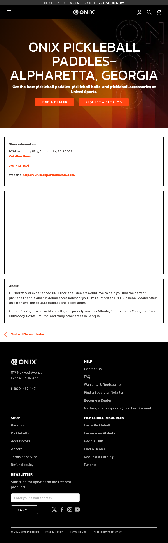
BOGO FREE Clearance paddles (84, 2)
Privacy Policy (54, 532)
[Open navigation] (9, 12)
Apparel (17, 448)
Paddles (17, 425)
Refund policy (22, 464)
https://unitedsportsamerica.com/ (49, 174)
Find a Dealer (54, 101)
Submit (24, 509)
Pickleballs (20, 433)
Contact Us (93, 368)
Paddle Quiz (94, 441)
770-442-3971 (19, 165)
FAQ (87, 376)
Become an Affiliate (99, 433)
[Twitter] (54, 509)
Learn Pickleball (97, 425)
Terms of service (24, 456)
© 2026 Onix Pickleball (25, 532)
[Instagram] (69, 509)
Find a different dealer (27, 334)
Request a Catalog (103, 101)
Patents (90, 464)
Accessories (20, 441)
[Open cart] (158, 12)
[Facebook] (62, 509)
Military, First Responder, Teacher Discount (117, 408)
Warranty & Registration (103, 384)
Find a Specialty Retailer (104, 392)
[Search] (149, 12)
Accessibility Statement (108, 532)
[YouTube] (77, 509)
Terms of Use (78, 532)
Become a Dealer (97, 400)
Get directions (20, 156)
